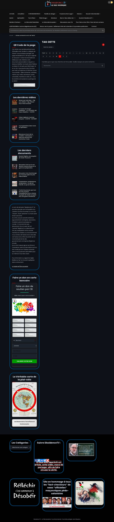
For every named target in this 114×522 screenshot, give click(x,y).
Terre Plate (31, 18)
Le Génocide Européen (49, 22)
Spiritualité (20, 18)
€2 (31, 320)
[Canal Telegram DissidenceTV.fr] (44, 460)
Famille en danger (49, 14)
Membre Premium (14, 22)
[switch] (110, 2)
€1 (18, 320)
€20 (18, 330)
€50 (30, 330)
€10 (31, 325)
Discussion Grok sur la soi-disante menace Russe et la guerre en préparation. (27, 166)
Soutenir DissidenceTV (85, 18)
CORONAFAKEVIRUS (34, 14)
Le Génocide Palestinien (31, 22)
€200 (30, 335)
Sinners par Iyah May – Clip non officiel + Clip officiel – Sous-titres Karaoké (27, 102)
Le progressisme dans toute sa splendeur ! (27, 126)
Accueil (11, 35)
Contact (94, 26)
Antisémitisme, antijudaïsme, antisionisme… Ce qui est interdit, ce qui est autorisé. (27, 183)
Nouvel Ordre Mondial (92, 14)
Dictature (54, 18)
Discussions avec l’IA (66, 22)
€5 (18, 325)
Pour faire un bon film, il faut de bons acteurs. (90, 22)
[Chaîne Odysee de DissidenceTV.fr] (47, 460)
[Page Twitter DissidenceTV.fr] (38, 460)
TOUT (43, 53)
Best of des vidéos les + (67, 18)
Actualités (21, 14)
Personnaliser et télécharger (24, 85)
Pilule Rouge (43, 18)
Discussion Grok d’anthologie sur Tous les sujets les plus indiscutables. (28, 174)
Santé (11, 18)
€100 (18, 335)
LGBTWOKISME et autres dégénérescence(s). (23, 26)
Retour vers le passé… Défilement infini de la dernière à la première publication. (64, 26)
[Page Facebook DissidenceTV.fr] (35, 460)
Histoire (79, 14)
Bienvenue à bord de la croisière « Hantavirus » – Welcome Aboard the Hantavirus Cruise (26, 136)
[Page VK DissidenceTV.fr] (41, 460)
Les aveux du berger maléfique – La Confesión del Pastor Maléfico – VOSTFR (28, 110)
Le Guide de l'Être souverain (20, 266)
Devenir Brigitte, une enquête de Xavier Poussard (27, 157)
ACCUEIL (11, 14)
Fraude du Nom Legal (66, 14)
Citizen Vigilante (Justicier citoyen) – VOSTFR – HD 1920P (28, 118)
